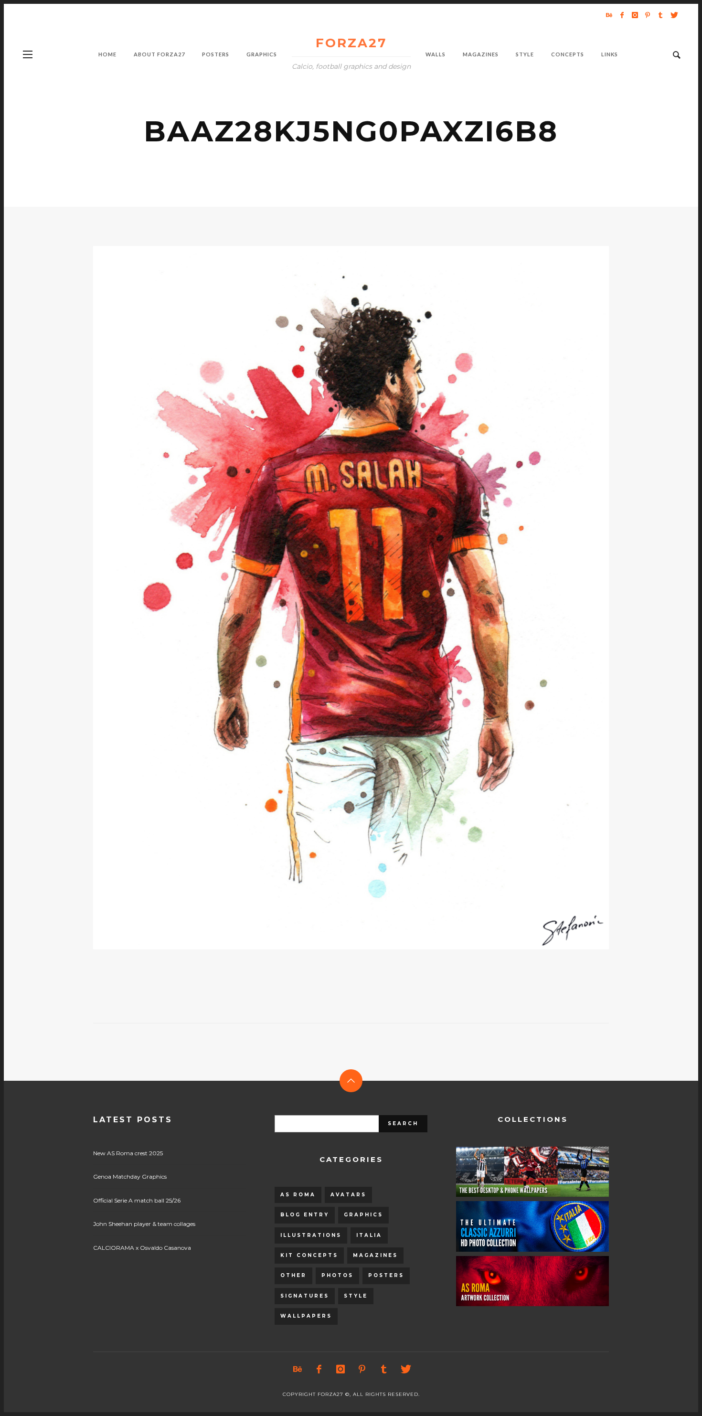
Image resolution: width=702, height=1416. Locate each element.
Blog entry (304, 1215)
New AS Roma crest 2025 (128, 1153)
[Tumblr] (660, 15)
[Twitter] (673, 15)
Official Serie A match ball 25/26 (137, 1200)
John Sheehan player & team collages (144, 1223)
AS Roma (298, 1195)
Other (293, 1275)
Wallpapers (306, 1316)
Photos (337, 1275)
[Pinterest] (647, 15)
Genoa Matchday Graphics (130, 1176)
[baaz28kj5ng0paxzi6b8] (335, 597)
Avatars (348, 1195)
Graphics (363, 1215)
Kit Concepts (309, 1255)
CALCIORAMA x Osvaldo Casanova (142, 1247)
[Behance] (609, 15)
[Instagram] (634, 15)
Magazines (375, 1255)
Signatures (304, 1296)
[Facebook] (622, 15)
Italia (369, 1235)
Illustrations (310, 1235)
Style (356, 1296)
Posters (386, 1275)
